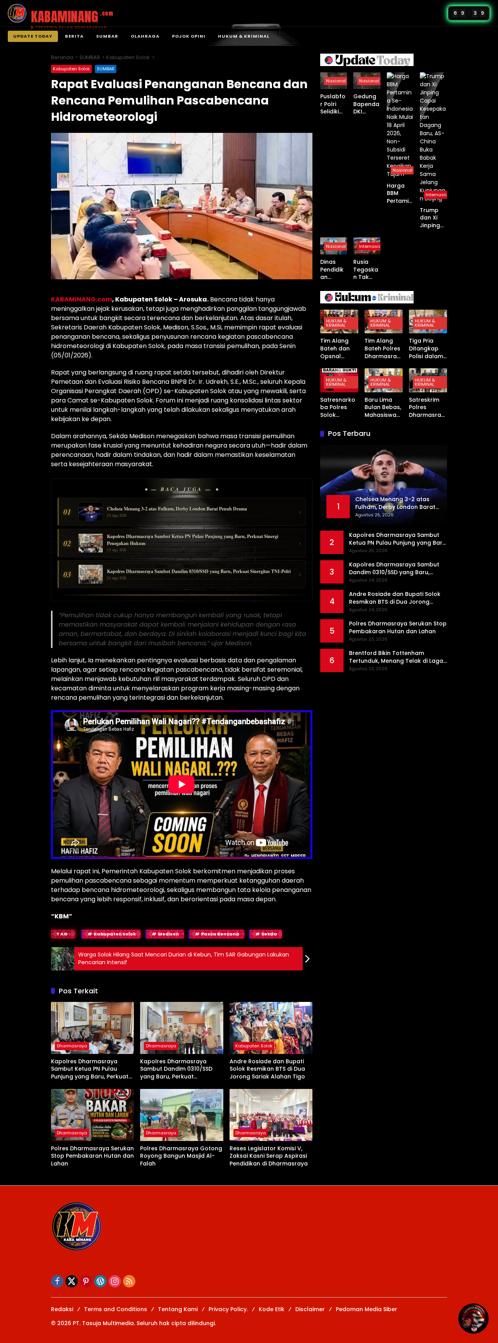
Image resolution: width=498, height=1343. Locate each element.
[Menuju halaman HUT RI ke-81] (473, 1318)
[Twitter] (71, 1281)
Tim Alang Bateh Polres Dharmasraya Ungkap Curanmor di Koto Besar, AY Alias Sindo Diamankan (382, 348)
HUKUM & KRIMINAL (244, 36)
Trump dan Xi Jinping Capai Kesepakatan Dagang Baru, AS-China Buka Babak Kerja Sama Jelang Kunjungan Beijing (433, 218)
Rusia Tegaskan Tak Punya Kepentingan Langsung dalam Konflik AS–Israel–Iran (365, 269)
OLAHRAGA (145, 36)
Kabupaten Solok (71, 69)
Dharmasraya (72, 1046)
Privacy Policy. (228, 1309)
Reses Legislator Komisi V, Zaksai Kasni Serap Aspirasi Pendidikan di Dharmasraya (269, 1156)
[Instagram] (115, 1281)
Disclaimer (310, 1309)
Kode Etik (271, 1309)
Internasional (440, 195)
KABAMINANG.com (81, 299)
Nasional (336, 81)
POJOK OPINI (188, 36)
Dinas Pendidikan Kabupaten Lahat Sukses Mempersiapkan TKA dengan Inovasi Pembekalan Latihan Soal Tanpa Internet (333, 269)
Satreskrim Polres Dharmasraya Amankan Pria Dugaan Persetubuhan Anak (427, 407)
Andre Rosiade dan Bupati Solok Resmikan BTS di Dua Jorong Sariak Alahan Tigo (267, 1069)
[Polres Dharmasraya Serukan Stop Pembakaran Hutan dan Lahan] (92, 1115)
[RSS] (129, 1281)
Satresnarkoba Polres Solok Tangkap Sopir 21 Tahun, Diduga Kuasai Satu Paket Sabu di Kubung (337, 407)
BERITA (74, 36)
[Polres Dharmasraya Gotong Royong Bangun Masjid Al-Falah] (181, 1115)
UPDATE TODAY (33, 36)
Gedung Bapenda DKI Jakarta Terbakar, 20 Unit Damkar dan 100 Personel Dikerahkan (366, 104)
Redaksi (62, 1309)
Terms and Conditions (115, 1309)
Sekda (269, 934)
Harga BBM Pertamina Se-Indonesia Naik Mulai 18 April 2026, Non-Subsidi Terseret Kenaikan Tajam (400, 193)
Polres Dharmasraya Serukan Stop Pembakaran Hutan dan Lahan (92, 1156)
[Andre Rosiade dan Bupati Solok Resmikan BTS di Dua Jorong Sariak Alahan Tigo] (271, 1028)
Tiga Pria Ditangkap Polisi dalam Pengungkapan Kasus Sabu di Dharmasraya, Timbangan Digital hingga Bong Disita (427, 348)
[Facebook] (57, 1281)
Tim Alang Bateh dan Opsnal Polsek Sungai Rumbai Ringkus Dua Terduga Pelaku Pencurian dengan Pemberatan (338, 348)
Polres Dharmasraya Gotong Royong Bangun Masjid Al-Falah (181, 1156)
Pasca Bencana (220, 934)
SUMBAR (107, 36)
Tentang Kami (178, 1309)
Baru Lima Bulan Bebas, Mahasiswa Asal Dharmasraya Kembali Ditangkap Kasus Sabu (383, 407)
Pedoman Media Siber (366, 1309)
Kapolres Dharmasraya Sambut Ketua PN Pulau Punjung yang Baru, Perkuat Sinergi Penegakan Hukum (89, 1069)
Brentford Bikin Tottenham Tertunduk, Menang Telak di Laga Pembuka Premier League (396, 657)
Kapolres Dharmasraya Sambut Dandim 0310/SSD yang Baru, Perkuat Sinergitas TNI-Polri (176, 1069)
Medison (168, 934)
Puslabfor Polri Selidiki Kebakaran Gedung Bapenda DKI (333, 104)
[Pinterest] (86, 1281)
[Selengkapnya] (383, 60)
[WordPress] (100, 1281)
